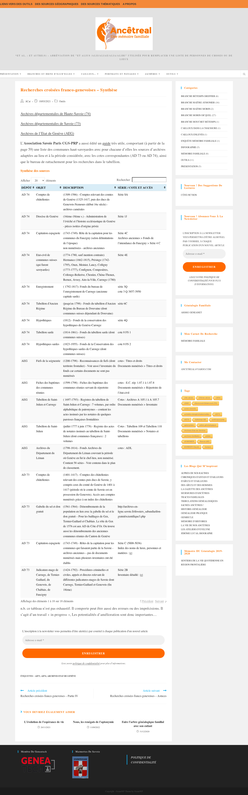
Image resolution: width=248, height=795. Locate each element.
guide (106, 143)
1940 (186, 403)
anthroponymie (218, 420)
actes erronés (190, 409)
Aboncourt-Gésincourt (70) (206, 403)
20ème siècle (204, 398)
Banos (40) (204, 441)
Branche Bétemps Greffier (198, 96)
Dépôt (26, 187)
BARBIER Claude (191, 447)
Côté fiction (189, 194)
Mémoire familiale (193, 153)
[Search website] (244, 74)
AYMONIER (189, 441)
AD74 (43, 676)
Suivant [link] (159, 601)
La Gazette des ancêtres (197, 489)
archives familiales (192, 436)
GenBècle (187, 517)
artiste (208, 436)
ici (130, 553)
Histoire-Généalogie (194, 509)
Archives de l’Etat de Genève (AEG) (47, 133)
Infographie (188, 147)
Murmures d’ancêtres (195, 493)
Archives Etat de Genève (61, 676)
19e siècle (188, 398)
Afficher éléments (38, 180)
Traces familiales (192, 497)
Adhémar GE (200, 420)
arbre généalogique (208, 425)
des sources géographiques (56, 4)
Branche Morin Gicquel (196, 115)
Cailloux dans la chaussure (199, 128)
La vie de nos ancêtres (195, 525)
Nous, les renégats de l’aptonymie (93, 722)
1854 (218, 398)
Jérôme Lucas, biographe (197, 533)
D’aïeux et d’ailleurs (194, 481)
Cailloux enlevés (192, 134)
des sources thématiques (100, 4)
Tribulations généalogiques (199, 501)
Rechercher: (124, 180)
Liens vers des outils (16, 4)
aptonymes (189, 425)
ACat (28, 101)
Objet (41, 187)
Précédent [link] (147, 601)
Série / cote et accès (135, 187)
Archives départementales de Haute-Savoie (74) (56, 113)
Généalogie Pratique (194, 513)
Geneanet (196, 312)
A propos (129, 4)
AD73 (37, 676)
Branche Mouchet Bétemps (198, 121)
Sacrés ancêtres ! (192, 505)
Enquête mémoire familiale (198, 140)
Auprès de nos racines (195, 473)
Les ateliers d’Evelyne (195, 529)
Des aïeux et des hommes (196, 485)
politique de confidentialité (86, 663)
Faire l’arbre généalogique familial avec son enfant (143, 724)
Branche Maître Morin (195, 108)
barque (208, 447)
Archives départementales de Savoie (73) (51, 123)
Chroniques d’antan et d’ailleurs (202, 477)
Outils (62, 101)
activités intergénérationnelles (196, 414)
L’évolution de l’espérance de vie (44, 722)
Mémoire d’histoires (194, 521)
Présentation (189, 166)
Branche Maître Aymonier (198, 102)
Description (73, 187)
